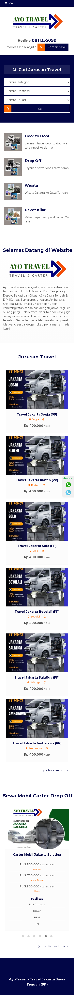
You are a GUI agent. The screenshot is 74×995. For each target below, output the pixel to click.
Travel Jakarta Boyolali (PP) (37, 612)
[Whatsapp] (68, 485)
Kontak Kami (57, 47)
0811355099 (44, 40)
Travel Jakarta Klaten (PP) (37, 480)
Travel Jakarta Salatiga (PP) (37, 677)
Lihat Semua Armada (54, 946)
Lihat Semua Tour (57, 770)
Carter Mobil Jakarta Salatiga (37, 854)
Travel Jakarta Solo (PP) (37, 546)
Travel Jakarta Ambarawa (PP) (37, 743)
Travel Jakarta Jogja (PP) (37, 414)
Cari (40, 109)
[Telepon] (68, 493)
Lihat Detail (41, 389)
